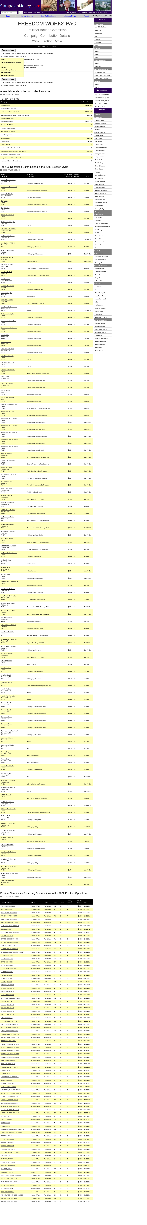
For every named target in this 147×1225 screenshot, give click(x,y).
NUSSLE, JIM (5, 1116)
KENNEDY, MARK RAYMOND (10, 1054)
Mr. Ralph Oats (6, 560)
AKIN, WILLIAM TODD (8, 906)
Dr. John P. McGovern (8, 816)
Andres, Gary (5, 752)
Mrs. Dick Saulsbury (7, 844)
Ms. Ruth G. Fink (6, 272)
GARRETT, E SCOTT (7, 985)
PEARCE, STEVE (6, 1119)
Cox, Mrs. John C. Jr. (7, 362)
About (86, 16)
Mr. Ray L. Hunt (6, 794)
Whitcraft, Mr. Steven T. (8, 809)
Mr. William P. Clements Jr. (9, 581)
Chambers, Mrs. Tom (7, 348)
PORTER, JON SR (6, 1136)
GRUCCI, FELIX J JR (7, 1004)
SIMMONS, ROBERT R (8, 1165)
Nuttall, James (5, 279)
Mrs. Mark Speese (7, 653)
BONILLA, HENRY (6, 929)
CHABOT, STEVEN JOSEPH (9, 949)
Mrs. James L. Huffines (8, 625)
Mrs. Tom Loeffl (6, 675)
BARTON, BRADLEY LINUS (9, 922)
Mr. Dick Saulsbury (7, 837)
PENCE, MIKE (5, 1123)
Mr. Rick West (5, 567)
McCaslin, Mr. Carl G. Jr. (8, 474)
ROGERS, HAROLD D (8, 1149)
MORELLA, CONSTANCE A (9, 1096)
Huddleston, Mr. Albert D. (8, 411)
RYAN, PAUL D (5, 1155)
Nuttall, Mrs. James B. (8, 696)
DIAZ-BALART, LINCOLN (8, 968)
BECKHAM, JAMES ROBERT (10, 926)
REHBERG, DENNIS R (8, 1139)
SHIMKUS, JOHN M (7, 1159)
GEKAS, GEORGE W (7, 991)
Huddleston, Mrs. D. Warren (9, 439)
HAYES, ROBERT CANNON (9, 1021)
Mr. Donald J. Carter (7, 517)
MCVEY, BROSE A (6, 1080)
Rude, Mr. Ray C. (6, 293)
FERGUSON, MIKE (7, 972)
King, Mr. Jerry (5, 208)
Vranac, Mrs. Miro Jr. (7, 745)
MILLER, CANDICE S (7, 1083)
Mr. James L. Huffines (8, 531)
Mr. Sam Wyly (5, 574)
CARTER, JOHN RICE (8, 945)
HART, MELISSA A (6, 1018)
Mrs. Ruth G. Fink (6, 264)
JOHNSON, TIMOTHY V (8, 1041)
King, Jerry (4, 201)
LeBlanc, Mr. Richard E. (8, 460)
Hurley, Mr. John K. (7, 194)
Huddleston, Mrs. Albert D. (9, 187)
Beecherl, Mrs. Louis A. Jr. (9, 328)
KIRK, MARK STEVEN (8, 1060)
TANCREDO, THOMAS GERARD (11, 1175)
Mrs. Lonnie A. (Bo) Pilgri (9, 639)
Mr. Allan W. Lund (6, 773)
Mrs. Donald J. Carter (8, 603)
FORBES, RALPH (6, 981)
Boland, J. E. (5, 335)
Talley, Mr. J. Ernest (7, 299)
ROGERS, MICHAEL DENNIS (10, 1152)
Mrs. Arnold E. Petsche (8, 596)
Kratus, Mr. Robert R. (7, 214)
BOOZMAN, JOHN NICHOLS (10, 932)
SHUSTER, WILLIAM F (8, 1162)
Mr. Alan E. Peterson (7, 236)
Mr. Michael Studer (7, 257)
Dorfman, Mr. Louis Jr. (8, 369)
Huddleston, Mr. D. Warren (9, 418)
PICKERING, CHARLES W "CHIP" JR (12, 1129)
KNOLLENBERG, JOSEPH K (9, 1067)
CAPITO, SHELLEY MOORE (9, 939)
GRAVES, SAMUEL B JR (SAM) (10, 998)
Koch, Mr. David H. (7, 453)
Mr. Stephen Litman (7, 802)
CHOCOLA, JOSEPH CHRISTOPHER (12, 952)
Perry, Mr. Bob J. (6, 703)
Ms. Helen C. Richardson (9, 307)
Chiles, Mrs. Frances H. (8, 180)
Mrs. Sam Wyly (6, 668)
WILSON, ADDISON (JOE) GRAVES (12, 1195)
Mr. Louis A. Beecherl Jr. (9, 553)
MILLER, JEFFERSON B (8, 1087)
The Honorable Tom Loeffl (9, 731)
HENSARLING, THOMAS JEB (10, 1034)
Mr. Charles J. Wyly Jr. (8, 243)
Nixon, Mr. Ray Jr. (6, 682)
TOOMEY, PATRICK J (7, 1185)
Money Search (27, 16)
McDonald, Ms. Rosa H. (8, 228)
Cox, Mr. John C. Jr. (7, 356)
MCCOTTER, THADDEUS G (10, 1077)
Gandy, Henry (5, 376)
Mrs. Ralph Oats (6, 660)
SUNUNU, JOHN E (7, 1172)
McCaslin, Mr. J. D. (7, 481)
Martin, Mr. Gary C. (7, 467)
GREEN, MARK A (6, 1001)
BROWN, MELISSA (7, 935)
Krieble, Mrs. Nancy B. (8, 222)
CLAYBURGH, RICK (7, 955)
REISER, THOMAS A (7, 1142)
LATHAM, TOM (5, 1070)
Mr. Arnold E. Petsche (8, 510)
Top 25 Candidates (49, 16)
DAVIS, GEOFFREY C (7, 962)
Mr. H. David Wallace (7, 880)
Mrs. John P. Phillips (7, 632)
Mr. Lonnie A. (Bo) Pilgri (8, 545)
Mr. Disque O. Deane (8, 787)
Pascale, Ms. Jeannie (7, 286)
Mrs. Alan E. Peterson (8, 589)
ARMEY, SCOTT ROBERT (9, 912)
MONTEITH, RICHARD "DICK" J (11, 1090)
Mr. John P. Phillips (7, 538)
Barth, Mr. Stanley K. (7, 314)
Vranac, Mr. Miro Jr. (7, 738)
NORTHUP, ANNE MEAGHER (10, 1106)
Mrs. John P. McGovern (8, 852)
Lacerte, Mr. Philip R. (7, 766)
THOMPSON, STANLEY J (9, 1178)
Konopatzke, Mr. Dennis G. (10, 873)
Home (7, 16)
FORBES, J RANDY (7, 975)
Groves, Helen (5, 390)
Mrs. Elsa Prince (6, 617)
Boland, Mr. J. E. (6, 342)
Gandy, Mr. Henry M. (7, 383)
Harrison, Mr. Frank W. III (9, 404)
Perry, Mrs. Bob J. (6, 717)
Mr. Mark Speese (6, 495)
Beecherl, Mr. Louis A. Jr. (8, 321)
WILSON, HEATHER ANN (9, 1198)
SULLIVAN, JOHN (6, 1169)
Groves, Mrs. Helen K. (7, 397)
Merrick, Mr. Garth (6, 488)
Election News (70, 16)
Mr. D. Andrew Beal (7, 250)
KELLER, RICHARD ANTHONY (10, 1044)
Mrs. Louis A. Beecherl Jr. (9, 646)
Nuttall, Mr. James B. (7, 689)
